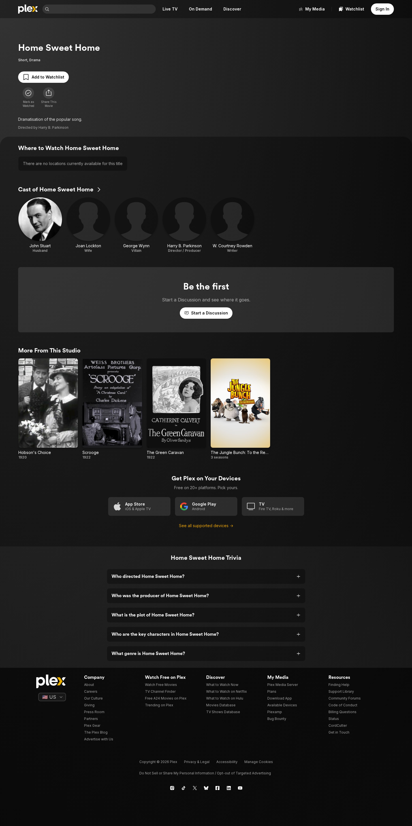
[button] (49, 97)
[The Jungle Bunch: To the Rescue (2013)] (240, 409)
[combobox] (103, 9)
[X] (194, 788)
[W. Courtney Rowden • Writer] (232, 225)
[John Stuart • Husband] (40, 225)
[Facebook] (217, 788)
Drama (34, 60)
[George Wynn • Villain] (136, 225)
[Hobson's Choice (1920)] (48, 409)
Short (22, 60)
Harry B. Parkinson (54, 127)
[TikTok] (183, 788)
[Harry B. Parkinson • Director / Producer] (184, 225)
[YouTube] (240, 788)
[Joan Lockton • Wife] (88, 225)
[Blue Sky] (206, 788)
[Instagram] (172, 788)
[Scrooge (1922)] (112, 409)
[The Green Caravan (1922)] (176, 409)
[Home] (28, 9)
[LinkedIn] (228, 788)
